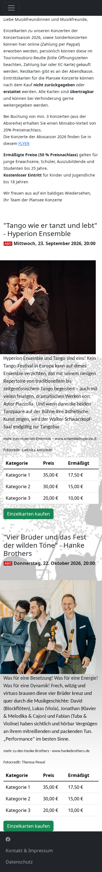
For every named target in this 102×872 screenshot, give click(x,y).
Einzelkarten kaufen (28, 514)
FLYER (23, 143)
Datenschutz (19, 862)
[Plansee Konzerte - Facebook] (51, 839)
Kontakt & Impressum (29, 850)
